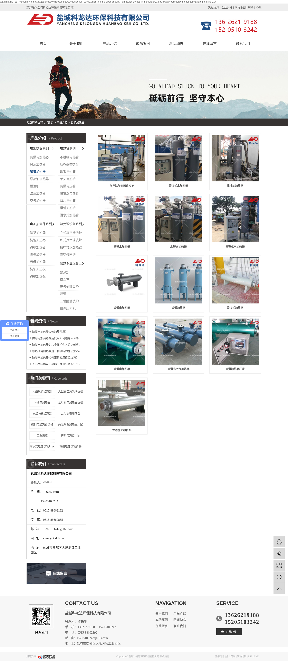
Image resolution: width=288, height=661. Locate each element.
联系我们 (243, 44)
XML (259, 7)
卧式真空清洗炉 (71, 240)
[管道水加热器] (121, 219)
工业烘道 (42, 435)
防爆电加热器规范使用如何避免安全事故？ (57, 338)
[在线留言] (279, 577)
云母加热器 (38, 261)
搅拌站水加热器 (71, 247)
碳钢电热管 (68, 171)
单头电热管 (68, 179)
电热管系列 (68, 148)
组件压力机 (68, 308)
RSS (251, 7)
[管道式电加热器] (235, 219)
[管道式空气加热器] (178, 342)
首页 (43, 44)
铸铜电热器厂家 (70, 435)
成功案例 (143, 44)
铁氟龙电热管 (69, 193)
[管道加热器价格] (121, 403)
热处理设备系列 (71, 224)
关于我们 (76, 44)
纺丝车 (64, 279)
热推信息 (213, 7)
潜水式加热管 (69, 215)
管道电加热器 (122, 307)
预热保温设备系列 (72, 263)
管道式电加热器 (235, 246)
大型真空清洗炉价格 (70, 391)
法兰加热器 (38, 193)
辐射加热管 (68, 208)
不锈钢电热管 (69, 157)
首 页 (50, 122)
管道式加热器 (235, 307)
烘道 (63, 294)
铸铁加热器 (38, 247)
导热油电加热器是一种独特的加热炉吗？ (57, 351)
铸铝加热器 (38, 233)
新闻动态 (176, 44)
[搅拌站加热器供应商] (121, 158)
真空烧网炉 (68, 254)
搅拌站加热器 (235, 185)
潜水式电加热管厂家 (42, 446)
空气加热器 (38, 200)
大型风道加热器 (42, 391)
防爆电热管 (68, 186)
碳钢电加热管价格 (42, 424)
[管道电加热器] (121, 280)
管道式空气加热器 (178, 368)
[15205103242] (279, 553)
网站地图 (240, 7)
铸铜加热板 (38, 276)
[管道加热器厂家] (235, 342)
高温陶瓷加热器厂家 (70, 424)
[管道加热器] (178, 280)
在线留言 (210, 44)
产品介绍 (110, 44)
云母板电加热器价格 (70, 402)
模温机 (34, 186)
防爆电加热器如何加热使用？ (50, 331)
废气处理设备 (69, 286)
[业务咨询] (279, 541)
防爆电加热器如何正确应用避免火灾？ (55, 357)
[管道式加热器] (235, 280)
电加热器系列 (39, 148)
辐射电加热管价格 (71, 446)
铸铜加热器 (38, 240)
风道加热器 (38, 164)
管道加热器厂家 (235, 368)
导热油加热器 (39, 179)
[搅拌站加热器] (235, 158)
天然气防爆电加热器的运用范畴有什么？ (57, 364)
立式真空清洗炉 (71, 233)
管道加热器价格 (121, 430)
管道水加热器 (122, 246)
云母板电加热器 (70, 413)
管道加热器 (77, 122)
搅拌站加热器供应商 (122, 185)
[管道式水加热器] (178, 158)
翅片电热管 (68, 200)
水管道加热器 (178, 246)
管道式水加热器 (178, 185)
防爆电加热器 (39, 157)
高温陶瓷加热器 (42, 413)
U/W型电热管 (69, 164)
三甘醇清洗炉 (69, 301)
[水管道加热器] (178, 219)
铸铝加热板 (38, 269)
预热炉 (64, 272)
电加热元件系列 (41, 224)
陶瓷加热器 (38, 254)
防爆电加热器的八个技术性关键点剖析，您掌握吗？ (57, 344)
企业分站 (226, 7)
